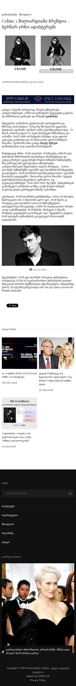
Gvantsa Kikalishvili (15, 82)
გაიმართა (52, 116)
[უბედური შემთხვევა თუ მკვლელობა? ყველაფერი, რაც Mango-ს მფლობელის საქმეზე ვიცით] (56, 352)
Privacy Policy (38, 680)
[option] (38, 611)
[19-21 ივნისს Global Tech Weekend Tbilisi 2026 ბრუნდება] (19, 352)
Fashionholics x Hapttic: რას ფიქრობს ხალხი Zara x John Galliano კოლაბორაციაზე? (16, 437)
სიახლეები (8, 506)
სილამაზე (7, 533)
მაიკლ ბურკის (48, 143)
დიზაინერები (9, 14)
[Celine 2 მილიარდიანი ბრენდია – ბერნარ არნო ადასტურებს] (38, 53)
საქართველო (10, 515)
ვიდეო (6, 542)
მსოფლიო (25, 14)
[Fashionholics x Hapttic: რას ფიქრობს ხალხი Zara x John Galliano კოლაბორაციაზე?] (19, 413)
